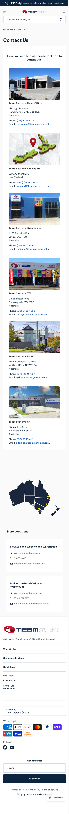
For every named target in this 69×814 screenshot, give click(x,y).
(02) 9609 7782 (26, 374)
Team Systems (23, 642)
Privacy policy (17, 792)
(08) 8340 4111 (25, 439)
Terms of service (48, 792)
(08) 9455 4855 (26, 310)
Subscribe (33, 781)
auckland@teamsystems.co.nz (32, 186)
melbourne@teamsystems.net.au (34, 124)
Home (6, 29)
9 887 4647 (20, 561)
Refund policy (32, 792)
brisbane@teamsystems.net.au (33, 249)
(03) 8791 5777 (25, 120)
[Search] (59, 19)
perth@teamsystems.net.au (31, 314)
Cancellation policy (41, 797)
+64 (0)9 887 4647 (27, 182)
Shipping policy (23, 797)
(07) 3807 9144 (25, 245)
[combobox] (33, 19)
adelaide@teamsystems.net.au (33, 442)
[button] (4, 11)
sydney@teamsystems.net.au (32, 377)
